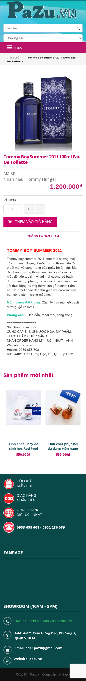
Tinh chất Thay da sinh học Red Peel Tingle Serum (23, 448)
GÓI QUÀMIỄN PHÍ (24, 483)
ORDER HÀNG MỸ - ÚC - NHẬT (29, 512)
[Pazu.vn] (40, 9)
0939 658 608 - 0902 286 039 (41, 527)
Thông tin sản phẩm (43, 236)
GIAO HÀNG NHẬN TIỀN (26, 497)
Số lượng (10, 200)
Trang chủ (13, 57)
